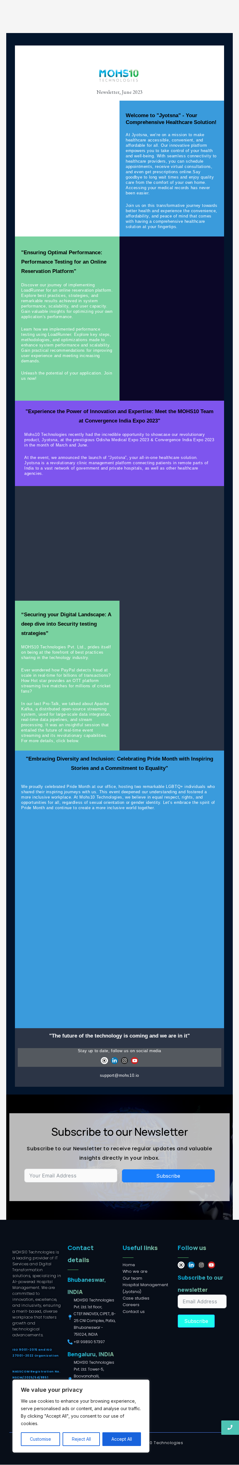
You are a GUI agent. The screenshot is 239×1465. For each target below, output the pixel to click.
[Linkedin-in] (114, 1060)
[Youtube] (134, 1060)
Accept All (121, 1439)
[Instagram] (124, 1060)
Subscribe (168, 1176)
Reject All (81, 1439)
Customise (40, 1439)
